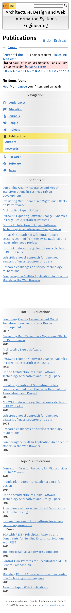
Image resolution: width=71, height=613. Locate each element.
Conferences (17, 102)
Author (9, 55)
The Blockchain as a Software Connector (30, 551)
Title (21, 55)
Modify (7, 86)
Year (13, 58)
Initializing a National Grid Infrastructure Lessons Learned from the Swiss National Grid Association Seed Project (34, 238)
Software (15, 163)
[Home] (9, 6)
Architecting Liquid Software (22, 210)
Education (15, 109)
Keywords (12, 148)
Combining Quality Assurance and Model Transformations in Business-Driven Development (30, 191)
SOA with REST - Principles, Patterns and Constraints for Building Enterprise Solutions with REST (33, 538)
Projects (14, 129)
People (13, 123)
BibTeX (57, 55)
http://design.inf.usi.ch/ (51, 605)
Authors (10, 142)
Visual (61, 40)
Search (12, 47)
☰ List (47, 40)
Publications (17, 136)
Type (6, 58)
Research (15, 156)
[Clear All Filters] (36, 66)
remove (22, 86)
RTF (65, 55)
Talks (12, 170)
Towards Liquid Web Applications (25, 587)
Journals (14, 116)
